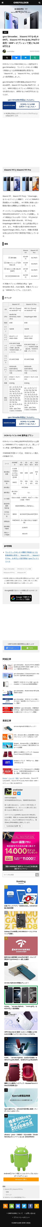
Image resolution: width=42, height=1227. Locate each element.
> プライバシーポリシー (21, 1217)
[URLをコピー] (35, 58)
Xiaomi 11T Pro (10, 573)
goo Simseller (10, 569)
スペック (9, 1195)
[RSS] (5, 1206)
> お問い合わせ (29, 1213)
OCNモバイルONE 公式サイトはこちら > (27, 105)
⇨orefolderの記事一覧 (13, 826)
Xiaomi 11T (22, 573)
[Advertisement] (21, 142)
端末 (5, 32)
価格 (7, 1192)
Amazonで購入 (21, 1179)
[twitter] (24, 1206)
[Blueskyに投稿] (16, 58)
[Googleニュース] (18, 1206)
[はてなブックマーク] (25, 58)
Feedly (31, 648)
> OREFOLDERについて (15, 1213)
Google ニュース (14, 648)
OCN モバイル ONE (25, 569)
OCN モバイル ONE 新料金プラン (15, 1197)
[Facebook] (30, 1206)
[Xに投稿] (7, 58)
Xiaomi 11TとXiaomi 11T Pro (14, 1189)
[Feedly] (11, 1206)
